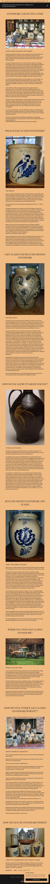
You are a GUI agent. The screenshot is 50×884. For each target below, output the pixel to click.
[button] (47, 5)
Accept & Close (36, 879)
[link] (18, 6)
